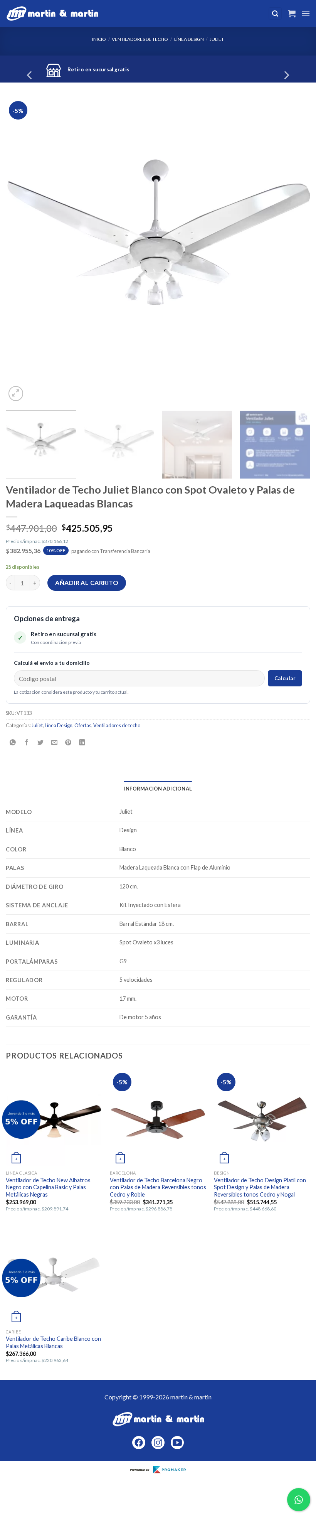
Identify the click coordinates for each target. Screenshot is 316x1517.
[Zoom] (16, 393)
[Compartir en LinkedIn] (82, 742)
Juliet (217, 39)
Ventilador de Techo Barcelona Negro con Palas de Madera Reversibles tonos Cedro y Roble (158, 1187)
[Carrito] (292, 13)
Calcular (285, 678)
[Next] (286, 75)
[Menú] (305, 13)
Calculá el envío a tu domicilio (52, 662)
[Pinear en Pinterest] (68, 742)
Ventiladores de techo (140, 39)
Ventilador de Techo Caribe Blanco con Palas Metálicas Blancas (53, 1342)
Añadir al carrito (86, 582)
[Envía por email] (54, 742)
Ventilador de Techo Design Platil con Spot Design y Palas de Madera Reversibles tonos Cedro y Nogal (260, 1187)
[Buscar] (275, 13)
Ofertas (82, 725)
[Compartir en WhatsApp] (13, 742)
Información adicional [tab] (158, 788)
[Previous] (30, 75)
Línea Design (189, 39)
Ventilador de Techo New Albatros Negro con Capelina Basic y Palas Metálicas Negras (48, 1187)
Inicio (99, 39)
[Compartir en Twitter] (40, 742)
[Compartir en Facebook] (26, 742)
